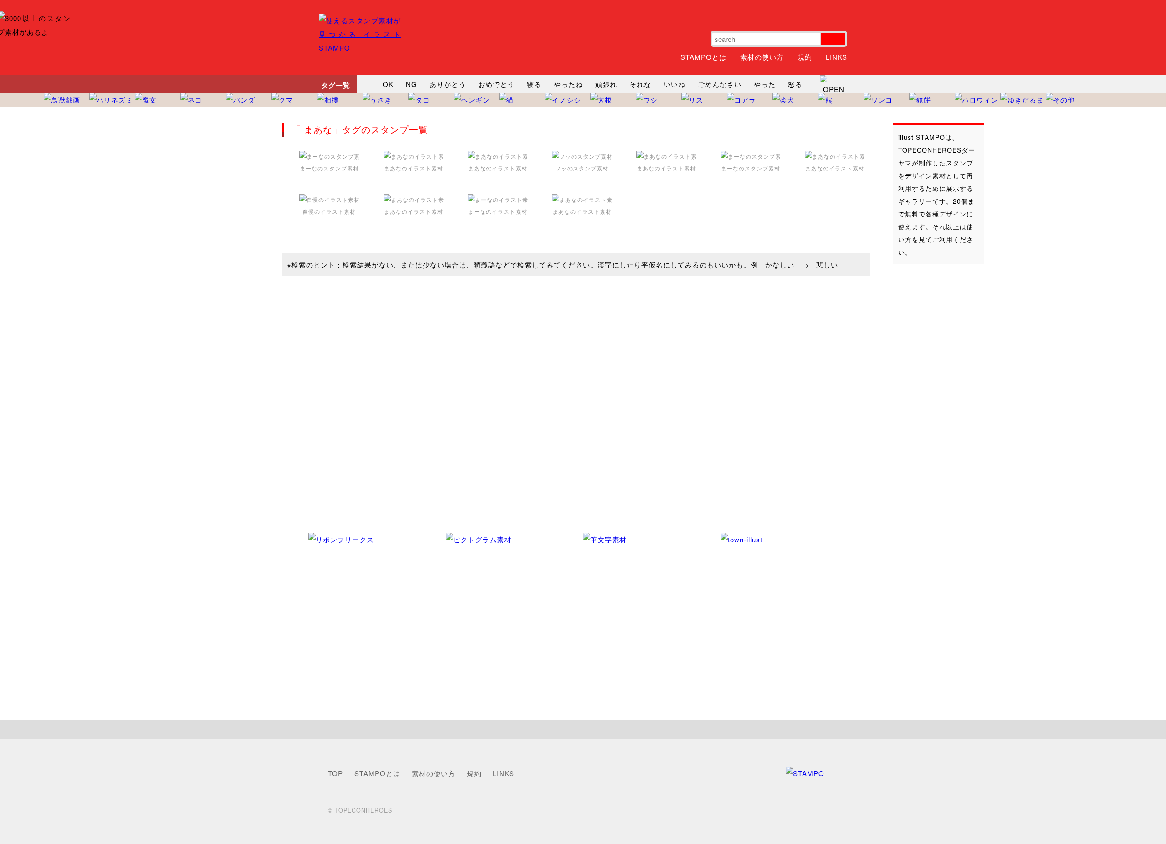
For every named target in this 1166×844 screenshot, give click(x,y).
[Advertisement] (929, 414)
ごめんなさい (720, 84)
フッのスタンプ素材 (582, 168)
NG (411, 84)
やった (765, 84)
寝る (534, 84)
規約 (805, 57)
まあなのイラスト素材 (413, 168)
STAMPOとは (703, 57)
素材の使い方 (762, 57)
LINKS (836, 57)
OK (388, 84)
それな (640, 84)
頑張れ (606, 84)
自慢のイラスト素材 (329, 211)
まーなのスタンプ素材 (329, 168)
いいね (674, 84)
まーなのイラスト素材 (497, 211)
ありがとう (448, 84)
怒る (795, 84)
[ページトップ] (583, 729)
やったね (568, 84)
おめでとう (496, 84)
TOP (335, 773)
